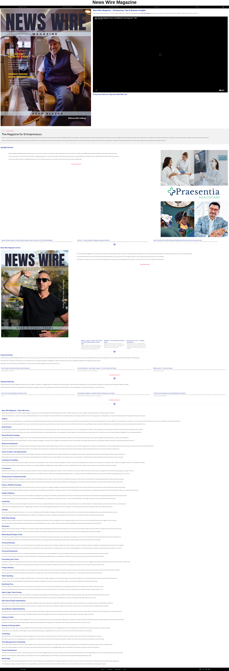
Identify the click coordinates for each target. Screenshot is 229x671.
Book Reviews (7, 427)
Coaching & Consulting (10, 460)
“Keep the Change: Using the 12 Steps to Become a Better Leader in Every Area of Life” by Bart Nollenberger (26, 240)
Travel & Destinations (9, 650)
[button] (223, 7)
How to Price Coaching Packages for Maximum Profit (14, 393)
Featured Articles (113, 7)
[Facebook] (200, 669)
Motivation (5, 526)
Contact (124, 669)
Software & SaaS (7, 617)
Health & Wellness (8, 493)
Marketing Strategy (8, 518)
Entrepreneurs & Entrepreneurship (14, 477)
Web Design (6, 658)
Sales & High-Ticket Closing (11, 592)
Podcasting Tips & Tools (10, 559)
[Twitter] (206, 669)
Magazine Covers (22, 7)
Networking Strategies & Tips (12, 534)
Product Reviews (8, 567)
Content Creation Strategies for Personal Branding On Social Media (169, 393)
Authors (4, 419)
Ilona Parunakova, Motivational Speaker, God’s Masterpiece (15, 368)
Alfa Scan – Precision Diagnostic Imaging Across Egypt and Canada (93, 240)
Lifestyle (5, 510)
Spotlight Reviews (67, 7)
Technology (6, 634)
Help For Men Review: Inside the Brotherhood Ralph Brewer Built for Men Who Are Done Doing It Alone (177, 240)
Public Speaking (7, 576)
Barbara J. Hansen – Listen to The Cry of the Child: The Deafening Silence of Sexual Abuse (91, 342)
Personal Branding (8, 543)
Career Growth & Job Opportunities (14, 452)
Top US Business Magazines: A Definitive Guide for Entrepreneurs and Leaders (96, 393)
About (102, 669)
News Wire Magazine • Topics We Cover (15, 410)
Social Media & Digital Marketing (13, 609)
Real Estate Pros (7, 584)
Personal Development (10, 551)
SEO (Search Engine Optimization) (14, 601)
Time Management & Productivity (13, 642)
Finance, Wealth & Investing (11, 485)
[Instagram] (203, 669)
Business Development (10, 443)
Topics (196, 7)
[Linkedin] (209, 669)
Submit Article (118, 669)
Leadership (6, 501)
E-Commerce (6, 468)
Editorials (156, 7)
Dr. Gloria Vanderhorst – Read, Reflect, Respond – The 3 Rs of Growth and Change (96, 368)
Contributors (110, 669)
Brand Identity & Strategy (11, 435)
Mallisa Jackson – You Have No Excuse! (163, 368)
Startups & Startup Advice (11, 625)
